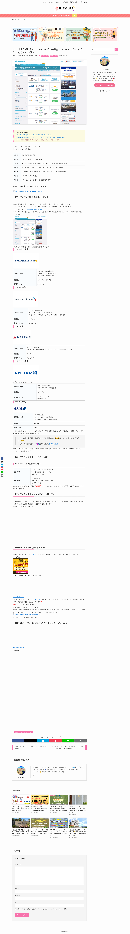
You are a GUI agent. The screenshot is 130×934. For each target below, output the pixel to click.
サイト (16, 902)
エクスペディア (35, 599)
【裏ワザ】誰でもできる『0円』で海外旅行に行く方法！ (34, 135)
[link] (34, 775)
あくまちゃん (21, 777)
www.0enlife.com (18, 597)
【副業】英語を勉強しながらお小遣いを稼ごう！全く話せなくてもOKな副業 (40, 137)
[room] (106, 91)
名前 (17, 888)
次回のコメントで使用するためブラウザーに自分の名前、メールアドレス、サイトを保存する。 (43, 909)
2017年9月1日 (53, 444)
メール (17, 895)
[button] (18, 740)
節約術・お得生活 (54, 55)
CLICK (74, 15)
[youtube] (109, 91)
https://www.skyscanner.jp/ (34, 209)
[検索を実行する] (116, 49)
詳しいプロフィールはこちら (104, 85)
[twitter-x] (100, 91)
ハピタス (34, 554)
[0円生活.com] (65, 9)
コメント (18, 865)
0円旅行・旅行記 (45, 55)
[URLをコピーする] (80, 740)
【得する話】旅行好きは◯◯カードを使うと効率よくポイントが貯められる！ (37, 140)
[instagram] (103, 91)
